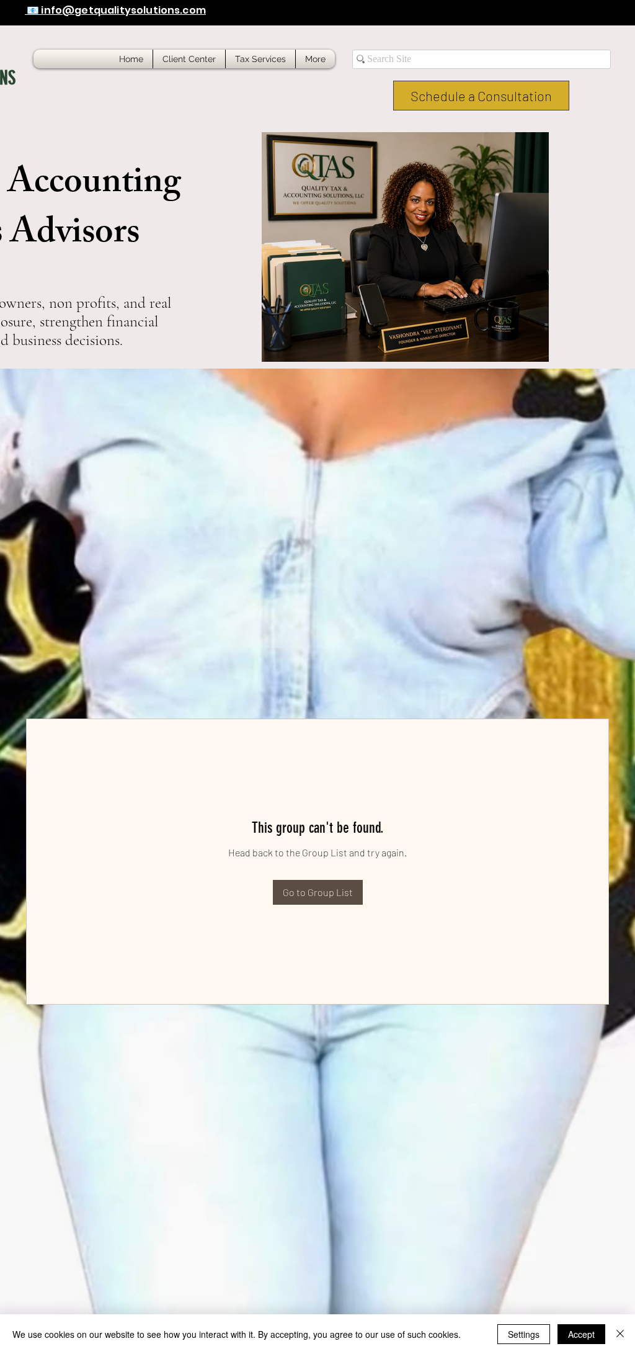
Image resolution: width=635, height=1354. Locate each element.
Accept (581, 1334)
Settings (524, 1334)
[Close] (620, 1334)
